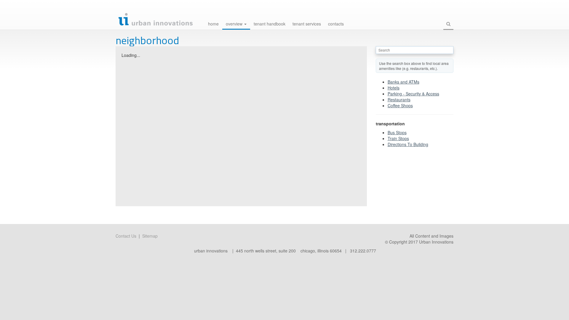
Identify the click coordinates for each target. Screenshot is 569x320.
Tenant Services (307, 24)
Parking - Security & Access (413, 94)
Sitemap (150, 236)
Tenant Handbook (269, 24)
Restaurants (399, 100)
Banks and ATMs (403, 82)
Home (213, 24)
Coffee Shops (400, 105)
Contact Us (126, 236)
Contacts (336, 24)
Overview (235, 24)
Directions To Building (408, 144)
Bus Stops (397, 132)
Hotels (393, 88)
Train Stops (398, 138)
